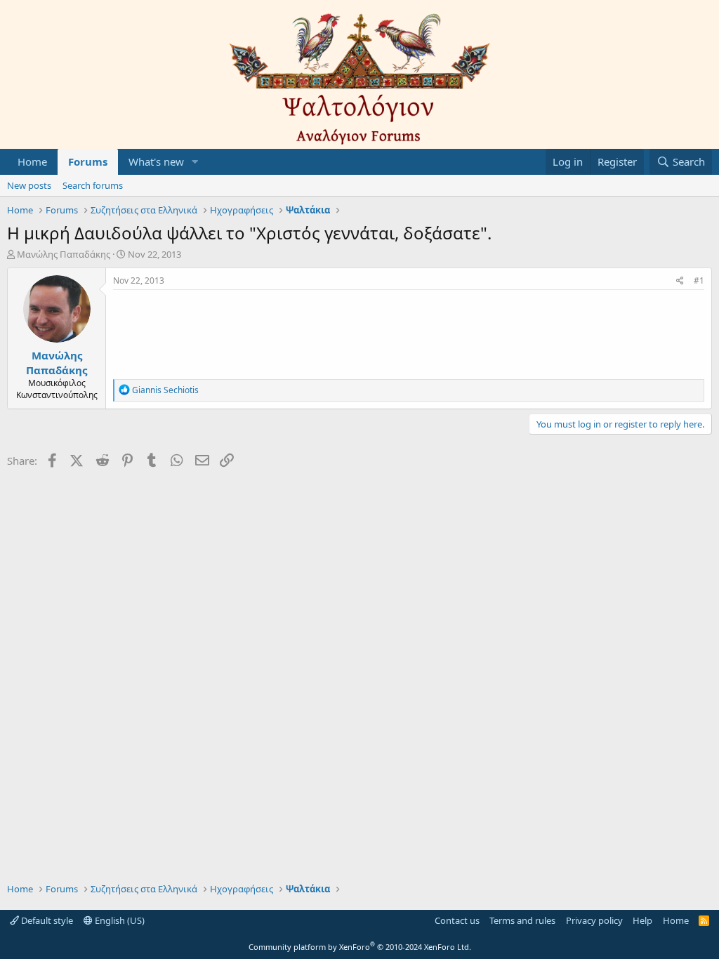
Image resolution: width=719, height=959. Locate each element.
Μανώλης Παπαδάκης (63, 254)
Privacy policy (594, 920)
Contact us (457, 920)
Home (32, 161)
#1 (699, 280)
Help (642, 920)
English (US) (119, 920)
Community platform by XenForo (360, 946)
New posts (29, 185)
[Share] (680, 281)
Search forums (92, 185)
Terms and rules (522, 920)
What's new (156, 161)
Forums (87, 161)
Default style (46, 920)
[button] (195, 162)
